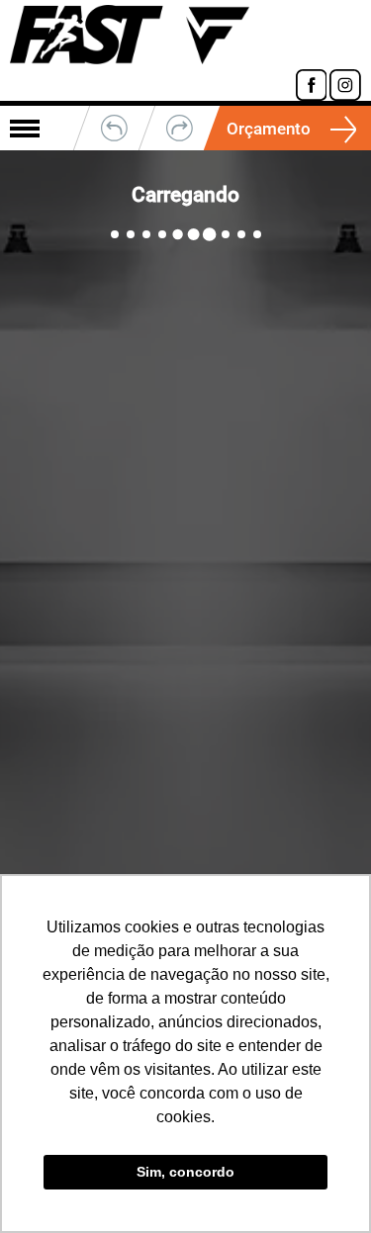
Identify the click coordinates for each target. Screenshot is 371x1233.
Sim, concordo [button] (185, 1172)
